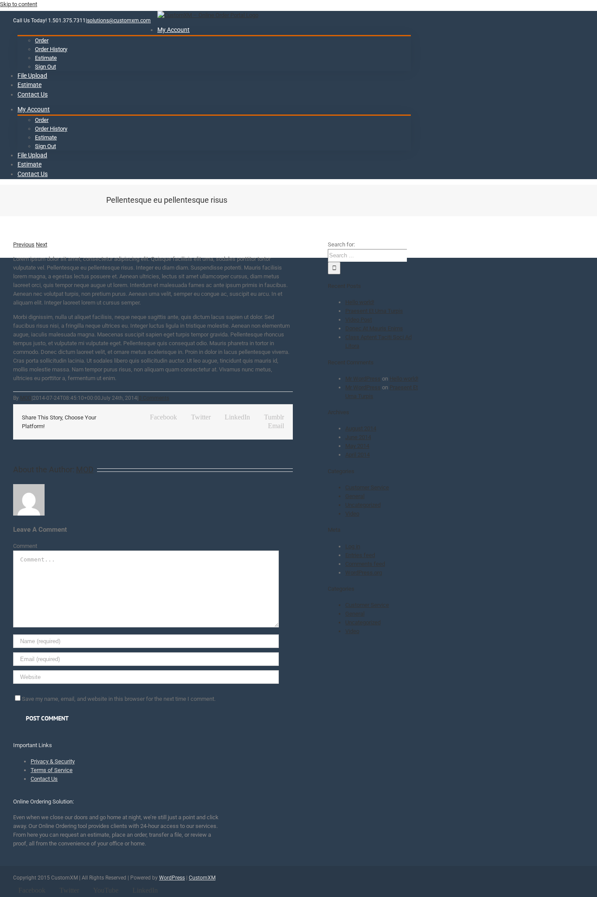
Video (352, 513)
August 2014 (360, 428)
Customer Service (367, 487)
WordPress (172, 878)
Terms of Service (52, 770)
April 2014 (357, 454)
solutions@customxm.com (119, 20)
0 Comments (154, 398)
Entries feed (360, 555)
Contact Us (44, 779)
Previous (24, 244)
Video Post (358, 319)
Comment (25, 546)
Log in (352, 546)
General (354, 496)
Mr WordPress (363, 378)
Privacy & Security (53, 761)
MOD (25, 398)
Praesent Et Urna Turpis (374, 311)
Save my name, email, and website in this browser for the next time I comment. (118, 699)
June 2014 (358, 437)
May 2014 (357, 446)
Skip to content (18, 4)
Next (41, 244)
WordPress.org (363, 572)
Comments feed (365, 564)
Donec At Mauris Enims (374, 328)
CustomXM (202, 878)
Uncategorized (363, 505)
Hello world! (359, 302)
